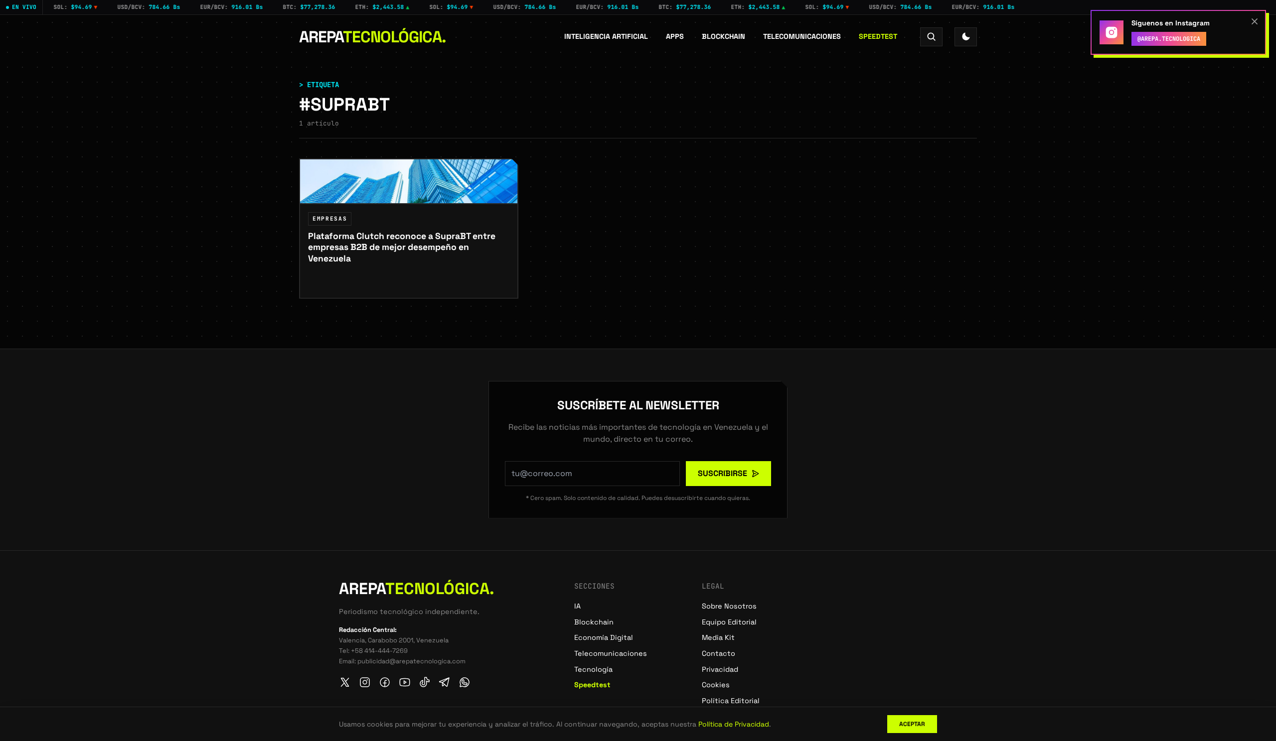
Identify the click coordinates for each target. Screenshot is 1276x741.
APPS (675, 36)
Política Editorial (731, 700)
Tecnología (593, 669)
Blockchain (723, 36)
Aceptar (912, 724)
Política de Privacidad (733, 724)
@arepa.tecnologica (1168, 39)
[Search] (931, 36)
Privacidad (720, 669)
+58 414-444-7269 (379, 650)
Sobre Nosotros (729, 606)
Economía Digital (603, 637)
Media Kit (718, 637)
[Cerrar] (1254, 21)
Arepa (372, 37)
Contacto (718, 653)
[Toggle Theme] (966, 36)
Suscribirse (722, 473)
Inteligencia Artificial (606, 36)
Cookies (716, 684)
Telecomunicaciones (802, 36)
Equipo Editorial (729, 622)
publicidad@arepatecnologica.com (411, 661)
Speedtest (878, 36)
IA (577, 606)
